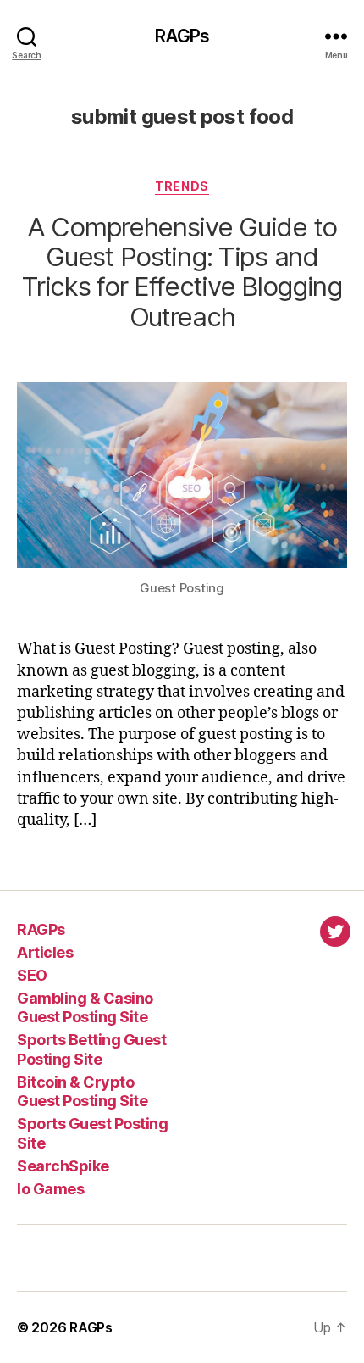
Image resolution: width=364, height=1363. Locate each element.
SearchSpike (63, 1166)
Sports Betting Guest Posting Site (91, 1049)
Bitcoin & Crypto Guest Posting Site (82, 1091)
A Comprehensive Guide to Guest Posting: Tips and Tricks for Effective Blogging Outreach (182, 271)
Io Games (50, 1189)
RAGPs (182, 36)
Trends (181, 186)
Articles (45, 952)
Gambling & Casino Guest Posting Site (85, 1007)
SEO (32, 975)
